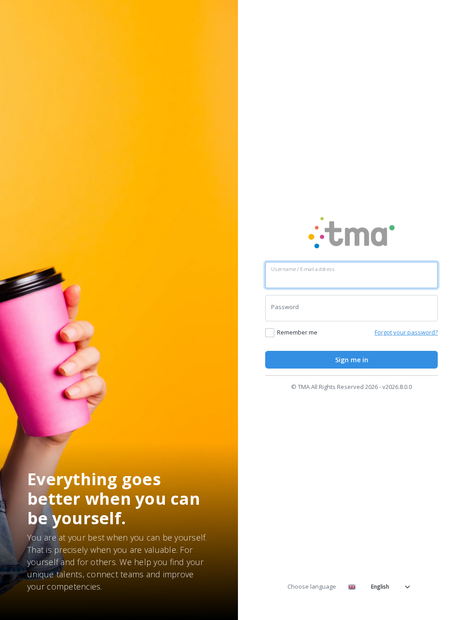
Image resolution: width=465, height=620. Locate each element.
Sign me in (351, 359)
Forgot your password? (406, 332)
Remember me (297, 332)
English (380, 586)
